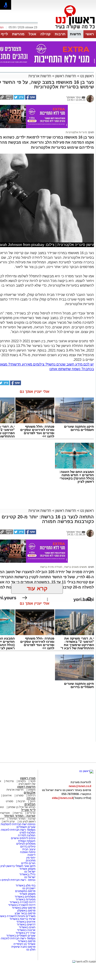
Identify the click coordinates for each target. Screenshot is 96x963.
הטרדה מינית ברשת (51, 567)
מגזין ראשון (27, 778)
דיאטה (31, 854)
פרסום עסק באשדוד (23, 907)
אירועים (7, 795)
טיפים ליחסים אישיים (22, 838)
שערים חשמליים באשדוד (20, 935)
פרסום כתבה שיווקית (23, 946)
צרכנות (10, 781)
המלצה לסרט (27, 832)
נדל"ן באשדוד (27, 874)
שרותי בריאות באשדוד (22, 919)
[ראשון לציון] (67, 29)
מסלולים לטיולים (25, 843)
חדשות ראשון (65, 76)
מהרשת (18, 34)
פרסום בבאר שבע (25, 913)
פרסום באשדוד (26, 941)
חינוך (32, 801)
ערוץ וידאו (9, 821)
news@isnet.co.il (80, 786)
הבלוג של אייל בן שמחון (21, 807)
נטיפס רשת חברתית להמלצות (18, 824)
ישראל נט (29, 871)
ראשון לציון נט (27, 821)
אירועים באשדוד (25, 921)
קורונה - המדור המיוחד (19, 816)
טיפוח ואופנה (27, 852)
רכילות (31, 795)
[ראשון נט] (86, 771)
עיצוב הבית (28, 849)
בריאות (18, 812)
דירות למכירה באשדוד (22, 902)
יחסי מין (30, 857)
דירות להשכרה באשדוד (21, 905)
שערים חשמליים (25, 827)
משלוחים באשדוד (25, 896)
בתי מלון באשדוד (25, 885)
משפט (31, 789)
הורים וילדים (28, 863)
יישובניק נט (28, 888)
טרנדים (31, 812)
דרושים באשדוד (26, 924)
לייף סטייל (28, 810)
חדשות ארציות (39, 76)
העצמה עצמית (26, 841)
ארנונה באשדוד (26, 930)
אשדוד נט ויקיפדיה (24, 944)
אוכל (32, 34)
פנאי (32, 781)
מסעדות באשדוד (25, 899)
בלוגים (22, 781)
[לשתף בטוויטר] (18, 98)
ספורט (20, 795)
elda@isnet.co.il (62, 798)
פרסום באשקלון (26, 910)
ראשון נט (86, 76)
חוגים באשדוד (27, 927)
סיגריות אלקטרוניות (76, 132)
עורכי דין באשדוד (25, 932)
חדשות (75, 34)
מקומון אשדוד (27, 868)
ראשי (90, 34)
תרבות (60, 34)
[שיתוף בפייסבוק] (30, 98)
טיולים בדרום (27, 846)
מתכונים (30, 860)
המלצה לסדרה (26, 835)
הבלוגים (29, 804)
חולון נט (30, 949)
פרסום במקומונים (25, 891)
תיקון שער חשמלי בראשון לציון (17, 866)
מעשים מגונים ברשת (75, 567)
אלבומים (29, 792)
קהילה (45, 34)
